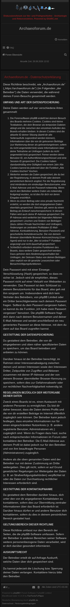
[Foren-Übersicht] (35, 6)
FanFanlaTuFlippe (35, 596)
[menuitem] (60, 39)
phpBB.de (33, 600)
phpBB (16, 593)
